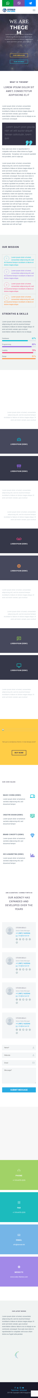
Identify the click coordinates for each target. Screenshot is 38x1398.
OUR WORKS (19, 62)
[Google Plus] (20, 939)
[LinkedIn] (27, 939)
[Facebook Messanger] (30, 3)
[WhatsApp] (7, 3)
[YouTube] (23, 1388)
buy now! (19, 753)
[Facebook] (17, 939)
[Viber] (19, 3)
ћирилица (14, 1390)
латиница (23, 1390)
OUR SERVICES (19, 55)
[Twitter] (23, 939)
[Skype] (17, 943)
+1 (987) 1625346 (23, 933)
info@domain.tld (23, 936)
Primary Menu (34, 10)
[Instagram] (30, 939)
